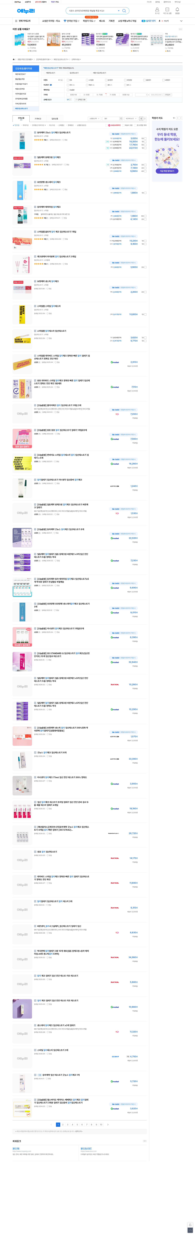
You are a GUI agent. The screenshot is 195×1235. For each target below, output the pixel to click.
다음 (180, 118)
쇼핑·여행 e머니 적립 (127, 21)
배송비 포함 (129, 125)
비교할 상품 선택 (145, 138)
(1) (46, 140)
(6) (46, 264)
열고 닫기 (181, 21)
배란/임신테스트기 (60, 59)
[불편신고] (190, 1225)
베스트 (102, 21)
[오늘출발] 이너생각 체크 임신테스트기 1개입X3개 (60, 628)
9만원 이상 (126, 95)
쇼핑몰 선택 (93, 118)
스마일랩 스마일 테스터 (49, 306)
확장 (62, 80)
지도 (55, 2)
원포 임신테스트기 (47, 852)
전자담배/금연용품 (21, 99)
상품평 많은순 (81, 125)
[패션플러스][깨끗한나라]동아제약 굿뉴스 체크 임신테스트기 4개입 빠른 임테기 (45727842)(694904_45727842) (61, 830)
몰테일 (157, 2)
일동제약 (148, 80)
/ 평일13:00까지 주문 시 (122, 211)
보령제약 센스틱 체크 (48, 281)
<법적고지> (79, 1131)
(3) (47, 165)
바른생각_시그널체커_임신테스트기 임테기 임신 (59, 926)
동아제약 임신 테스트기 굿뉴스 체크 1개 (58, 1075)
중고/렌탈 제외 (142, 125)
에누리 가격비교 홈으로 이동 (26, 11)
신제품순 (61, 125)
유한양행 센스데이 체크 (49, 182)
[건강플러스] (18, 2)
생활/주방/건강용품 (25, 59)
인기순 (17, 125)
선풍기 (166, 21)
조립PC (41, 2)
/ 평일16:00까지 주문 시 (122, 236)
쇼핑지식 (28, 2)
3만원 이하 (73, 95)
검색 (124, 10)
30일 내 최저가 (115, 125)
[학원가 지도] (167, 151)
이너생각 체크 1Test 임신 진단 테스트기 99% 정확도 (62, 777)
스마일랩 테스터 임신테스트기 (51, 331)
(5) (46, 239)
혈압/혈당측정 (20, 79)
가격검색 (167, 95)
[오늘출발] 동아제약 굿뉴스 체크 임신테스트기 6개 (60, 529)
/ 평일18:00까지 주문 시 (122, 134)
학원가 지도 (89, 20)
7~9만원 (113, 95)
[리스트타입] (141, 118)
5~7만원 (100, 95)
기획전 (112, 21)
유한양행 (129, 80)
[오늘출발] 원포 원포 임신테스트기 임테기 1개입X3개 (62, 430)
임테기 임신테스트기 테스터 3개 (54, 901)
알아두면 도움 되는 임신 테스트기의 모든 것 (55, 214)
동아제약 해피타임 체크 (49, 207)
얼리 (70, 99)
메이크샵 (178, 2)
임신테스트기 (74, 73)
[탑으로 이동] (190, 1230)
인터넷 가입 (72, 21)
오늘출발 (72, 90)
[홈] (14, 59)
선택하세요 (75, 59)
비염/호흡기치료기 (21, 84)
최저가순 (26, 125)
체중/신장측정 (20, 89)
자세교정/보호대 (20, 104)
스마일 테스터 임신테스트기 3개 (52, 1050)
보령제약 (167, 80)
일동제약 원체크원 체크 (49, 157)
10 (101, 1125)
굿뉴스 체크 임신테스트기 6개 (51, 752)
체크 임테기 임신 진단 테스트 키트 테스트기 (57, 976)
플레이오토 (167, 2)
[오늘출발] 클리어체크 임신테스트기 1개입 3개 (59, 405)
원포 (71, 80)
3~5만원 (86, 95)
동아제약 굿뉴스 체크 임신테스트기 (53, 132)
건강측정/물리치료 (42, 59)
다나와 (149, 2)
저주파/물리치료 (20, 94)
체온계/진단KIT (20, 74)
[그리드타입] (145, 118)
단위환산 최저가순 (38, 125)
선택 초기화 (81, 99)
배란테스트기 (50, 73)
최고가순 (52, 125)
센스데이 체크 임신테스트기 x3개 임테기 (56, 1025)
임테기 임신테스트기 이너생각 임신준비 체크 (59, 480)
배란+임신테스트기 (99, 73)
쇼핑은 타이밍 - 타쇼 (51, 21)
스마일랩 (91, 80)
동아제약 (110, 80)
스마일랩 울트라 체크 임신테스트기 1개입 (56, 232)
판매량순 (71, 125)
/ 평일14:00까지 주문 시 (122, 608)
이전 (177, 118)
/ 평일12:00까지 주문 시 (122, 160)
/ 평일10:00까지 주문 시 (122, 188)
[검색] (121, 118)
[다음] (108, 1125)
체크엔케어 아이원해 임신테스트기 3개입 (56, 256)
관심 (66, 140)
